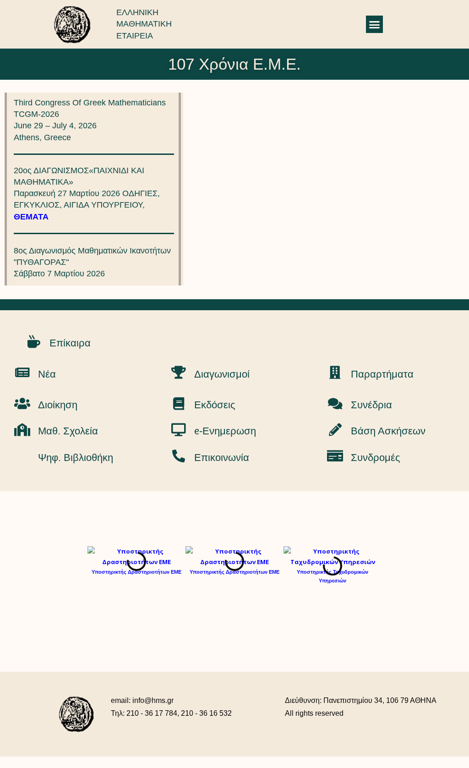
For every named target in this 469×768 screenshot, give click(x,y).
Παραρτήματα (382, 374)
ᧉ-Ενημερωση (225, 431)
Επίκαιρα (70, 343)
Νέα (47, 374)
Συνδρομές (375, 457)
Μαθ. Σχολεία (68, 431)
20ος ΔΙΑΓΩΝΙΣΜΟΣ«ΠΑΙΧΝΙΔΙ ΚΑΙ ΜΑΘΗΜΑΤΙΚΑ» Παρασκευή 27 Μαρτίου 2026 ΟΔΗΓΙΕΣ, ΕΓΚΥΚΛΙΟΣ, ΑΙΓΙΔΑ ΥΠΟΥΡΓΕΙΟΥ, (87, 193)
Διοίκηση (57, 405)
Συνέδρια (371, 405)
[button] (374, 24)
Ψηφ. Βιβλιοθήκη (75, 457)
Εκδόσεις (214, 405)
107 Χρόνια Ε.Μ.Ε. (234, 64)
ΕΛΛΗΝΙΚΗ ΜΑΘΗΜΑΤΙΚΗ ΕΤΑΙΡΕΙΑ (144, 24)
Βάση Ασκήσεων (388, 431)
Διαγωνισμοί (222, 374)
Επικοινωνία (221, 457)
